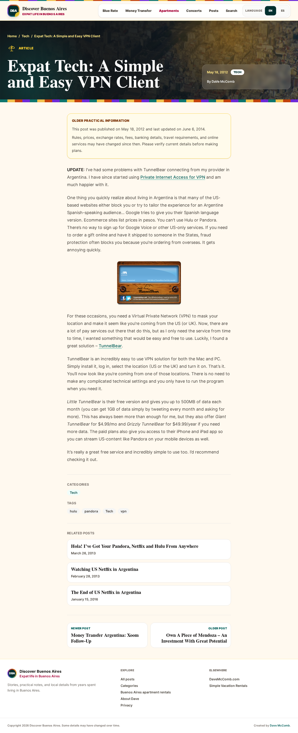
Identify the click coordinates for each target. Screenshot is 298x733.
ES (282, 10)
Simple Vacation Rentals (228, 686)
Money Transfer (138, 11)
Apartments (169, 11)
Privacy (126, 705)
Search (231, 11)
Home (12, 36)
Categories (129, 686)
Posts (213, 11)
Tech (25, 36)
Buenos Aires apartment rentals (146, 692)
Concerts (194, 11)
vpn (124, 511)
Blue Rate (110, 11)
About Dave (130, 699)
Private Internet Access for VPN (172, 177)
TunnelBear (110, 345)
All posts (128, 679)
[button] (149, 283)
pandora (91, 511)
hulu (73, 511)
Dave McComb (280, 725)
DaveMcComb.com (224, 679)
